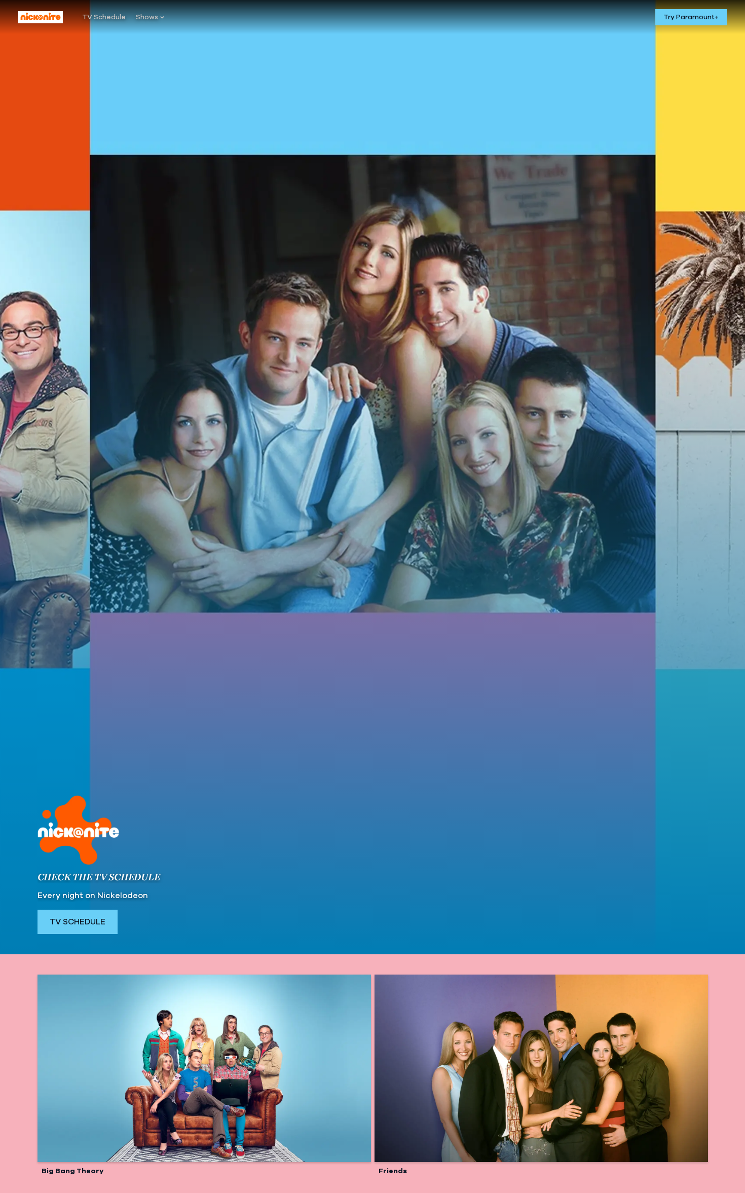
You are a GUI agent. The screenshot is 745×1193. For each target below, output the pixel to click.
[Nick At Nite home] (40, 17)
